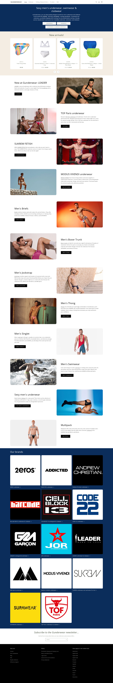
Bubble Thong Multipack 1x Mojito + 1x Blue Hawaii (68, 64)
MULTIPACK (65, 436)
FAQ (11, 657)
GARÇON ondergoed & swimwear (19, 556)
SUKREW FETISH (20, 155)
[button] (31, 2)
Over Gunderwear (14, 653)
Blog (11, 655)
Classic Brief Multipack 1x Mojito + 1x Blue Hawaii (92, 64)
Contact (11, 651)
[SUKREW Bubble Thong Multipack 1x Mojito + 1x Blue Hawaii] (68, 49)
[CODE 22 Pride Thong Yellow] (21, 49)
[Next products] (58, 72)
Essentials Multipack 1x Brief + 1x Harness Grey (45, 64)
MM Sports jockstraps (16, 590)
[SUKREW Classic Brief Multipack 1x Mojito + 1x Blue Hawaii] (91, 49)
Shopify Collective (14, 659)
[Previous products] (54, 72)
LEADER (18, 94)
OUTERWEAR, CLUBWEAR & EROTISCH (56, 27)
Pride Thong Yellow (21, 63)
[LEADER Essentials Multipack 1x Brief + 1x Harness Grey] (45, 49)
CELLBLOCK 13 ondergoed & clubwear (51, 521)
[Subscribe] (66, 639)
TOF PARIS (65, 126)
